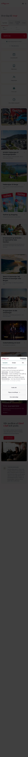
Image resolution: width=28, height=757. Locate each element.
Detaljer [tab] (14, 362)
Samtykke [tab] (5, 362)
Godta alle (14, 387)
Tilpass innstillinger (13, 392)
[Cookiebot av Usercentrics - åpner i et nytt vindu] (20, 359)
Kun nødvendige (14, 397)
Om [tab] (23, 362)
